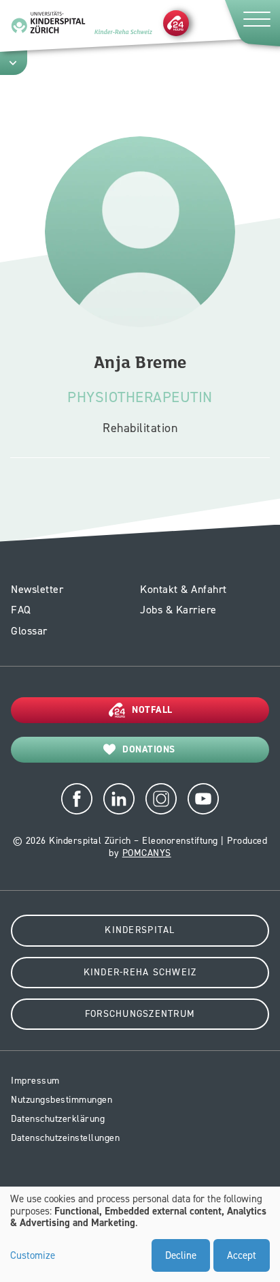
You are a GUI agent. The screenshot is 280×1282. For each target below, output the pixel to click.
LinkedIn (119, 798)
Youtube (203, 798)
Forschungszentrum (140, 1013)
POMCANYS (146, 852)
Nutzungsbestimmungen (61, 1099)
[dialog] (140, 1234)
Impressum (35, 1080)
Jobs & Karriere (178, 609)
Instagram (161, 798)
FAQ (21, 609)
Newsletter (37, 589)
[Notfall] (176, 22)
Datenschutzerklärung (58, 1118)
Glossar (29, 631)
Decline (180, 1255)
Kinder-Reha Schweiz (140, 972)
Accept (241, 1255)
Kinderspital (140, 930)
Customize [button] (32, 1256)
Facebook (76, 798)
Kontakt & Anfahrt (183, 589)
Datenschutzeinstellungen (65, 1137)
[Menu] (251, 23)
